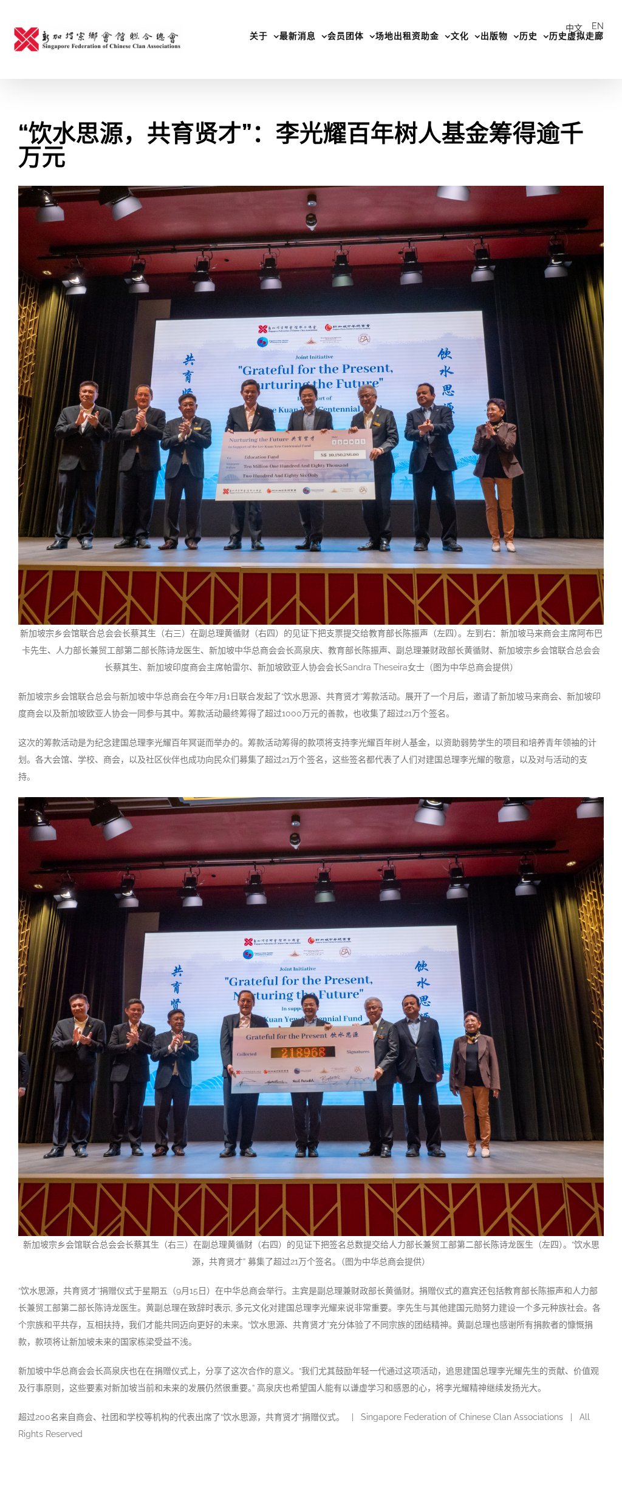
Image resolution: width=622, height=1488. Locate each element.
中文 (574, 28)
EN (598, 26)
